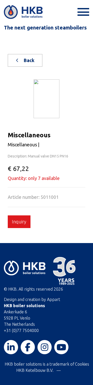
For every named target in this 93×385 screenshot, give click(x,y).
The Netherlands (19, 324)
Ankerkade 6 (15, 311)
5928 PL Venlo (17, 318)
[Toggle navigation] (82, 12)
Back (28, 60)
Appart (53, 299)
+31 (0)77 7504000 (21, 330)
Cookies (82, 364)
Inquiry (19, 221)
